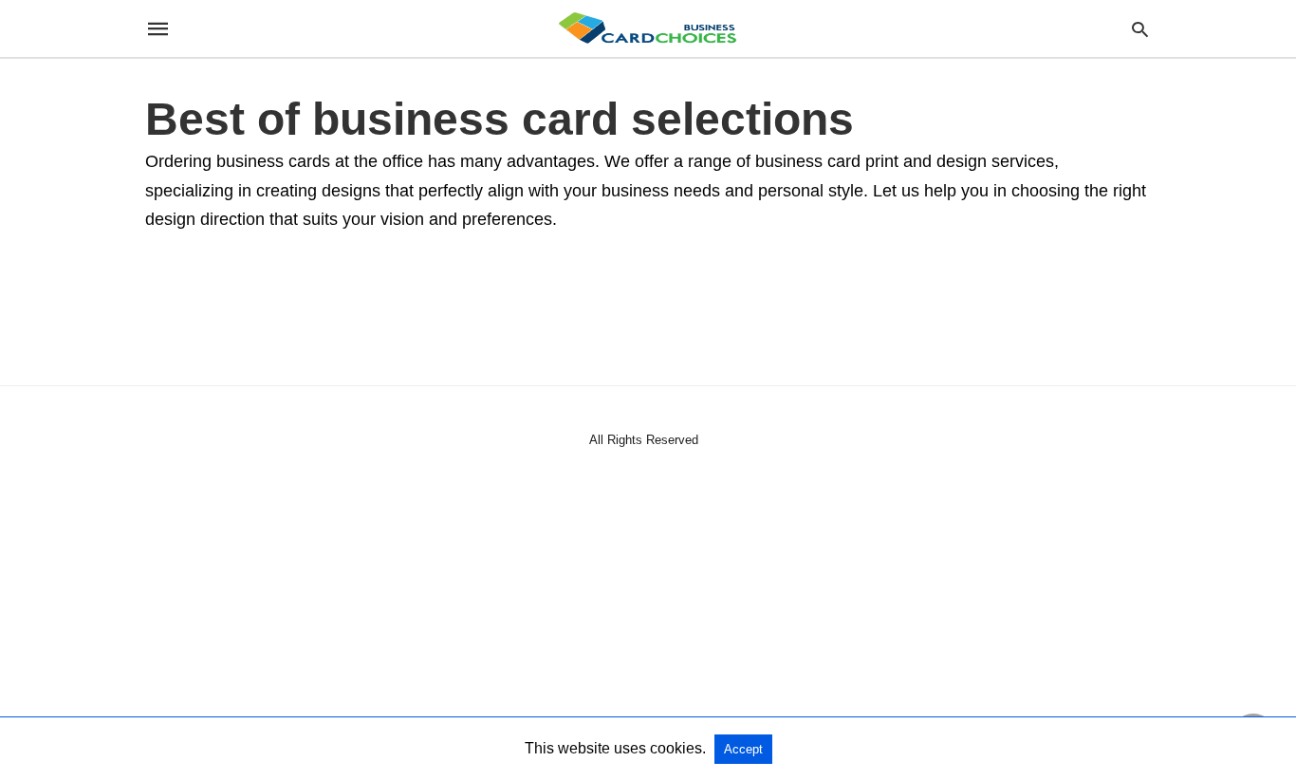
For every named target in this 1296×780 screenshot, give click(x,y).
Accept (743, 749)
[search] (1140, 29)
